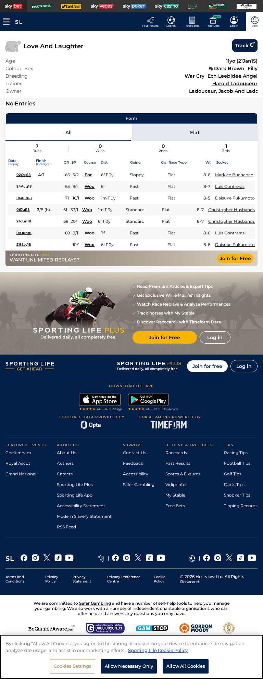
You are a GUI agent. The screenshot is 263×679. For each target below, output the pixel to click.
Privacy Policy (51, 579)
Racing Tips (236, 452)
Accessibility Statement (81, 505)
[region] (131, 657)
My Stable (175, 495)
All (68, 132)
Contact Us (134, 452)
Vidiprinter (176, 484)
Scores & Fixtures (182, 473)
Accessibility (135, 473)
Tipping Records (241, 505)
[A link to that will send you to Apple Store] (101, 403)
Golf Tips (232, 473)
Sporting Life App (74, 495)
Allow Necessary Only (129, 666)
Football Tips (237, 463)
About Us (66, 452)
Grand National (20, 473)
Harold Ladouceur (235, 83)
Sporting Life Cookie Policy (158, 650)
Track (242, 45)
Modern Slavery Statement (84, 516)
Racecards (176, 452)
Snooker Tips (237, 495)
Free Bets (175, 505)
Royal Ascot (17, 463)
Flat (195, 132)
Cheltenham (18, 452)
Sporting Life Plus (75, 484)
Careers (65, 473)
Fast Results (177, 463)
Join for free (207, 366)
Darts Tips (234, 484)
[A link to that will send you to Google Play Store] (153, 403)
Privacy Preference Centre (123, 579)
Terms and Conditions (14, 579)
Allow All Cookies (185, 666)
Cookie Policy (159, 579)
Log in (244, 366)
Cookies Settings (72, 666)
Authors (65, 463)
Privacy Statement (82, 579)
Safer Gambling (138, 484)
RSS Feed (66, 526)
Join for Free (235, 258)
